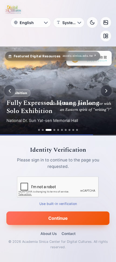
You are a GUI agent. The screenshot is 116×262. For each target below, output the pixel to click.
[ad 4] (54, 130)
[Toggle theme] (92, 22)
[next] (106, 91)
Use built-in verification (58, 204)
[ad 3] (49, 130)
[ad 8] (69, 130)
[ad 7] (66, 130)
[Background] (105, 22)
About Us (48, 233)
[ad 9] (73, 130)
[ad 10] (77, 130)
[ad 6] (62, 130)
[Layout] (105, 36)
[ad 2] (43, 130)
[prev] (10, 91)
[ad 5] (58, 130)
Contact (69, 233)
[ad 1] (39, 130)
